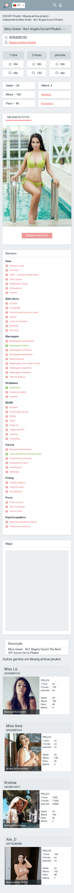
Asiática (46, 94)
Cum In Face (16, 511)
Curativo (14, 434)
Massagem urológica (21, 350)
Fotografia (15, 308)
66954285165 (18, 37)
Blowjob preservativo (20, 449)
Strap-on (14, 425)
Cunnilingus (16, 467)
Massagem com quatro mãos (25, 363)
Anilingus (14, 471)
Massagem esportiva (20, 368)
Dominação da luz (19, 411)
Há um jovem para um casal (24, 312)
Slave (12, 420)
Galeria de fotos (18, 117)
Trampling (15, 438)
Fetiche (13, 292)
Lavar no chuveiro (19, 321)
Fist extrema (16, 491)
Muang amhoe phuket (35, 16)
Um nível (14, 270)
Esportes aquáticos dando (23, 522)
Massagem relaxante (20, 372)
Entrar (61, 4)
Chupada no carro (19, 462)
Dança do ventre (18, 392)
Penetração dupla (19, 283)
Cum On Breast (17, 506)
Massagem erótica (19, 345)
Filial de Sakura (17, 376)
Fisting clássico (18, 482)
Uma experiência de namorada (25, 454)
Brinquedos (16, 288)
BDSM (13, 416)
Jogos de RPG (17, 429)
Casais (13, 316)
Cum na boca (16, 502)
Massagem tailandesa (21, 354)
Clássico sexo (17, 265)
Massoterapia (17, 359)
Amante (14, 407)
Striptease (15, 387)
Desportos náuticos (20, 526)
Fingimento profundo (21, 458)
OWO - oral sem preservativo (24, 274)
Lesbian (14, 396)
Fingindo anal (17, 487)
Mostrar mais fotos (37, 235)
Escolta (13, 303)
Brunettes (47, 103)
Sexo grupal (16, 279)
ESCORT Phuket (12, 16)
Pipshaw (14, 325)
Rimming (14, 330)
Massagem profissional (22, 341)
